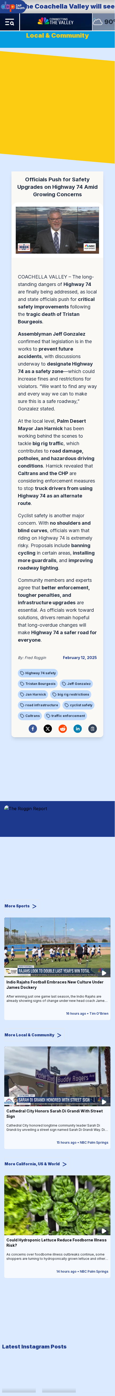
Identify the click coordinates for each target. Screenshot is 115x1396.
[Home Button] (56, 21)
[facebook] (33, 728)
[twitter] (47, 728)
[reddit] (62, 728)
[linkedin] (77, 728)
